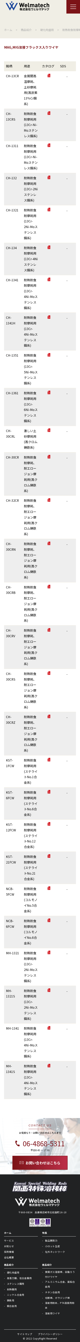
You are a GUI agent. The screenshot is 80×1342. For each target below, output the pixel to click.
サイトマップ (24, 1334)
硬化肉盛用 (13, 1272)
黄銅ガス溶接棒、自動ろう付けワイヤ (60, 1274)
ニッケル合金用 (15, 1294)
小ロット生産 (52, 1246)
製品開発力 (51, 1240)
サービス (9, 1240)
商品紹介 (9, 1264)
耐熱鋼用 (12, 1289)
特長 (44, 1232)
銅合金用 (12, 1306)
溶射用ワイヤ (52, 1313)
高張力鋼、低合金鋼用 (19, 1278)
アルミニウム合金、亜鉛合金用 (60, 1284)
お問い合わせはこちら (42, 1162)
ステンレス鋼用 (15, 1283)
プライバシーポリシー (50, 1334)
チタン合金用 (52, 1292)
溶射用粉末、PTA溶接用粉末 (59, 1305)
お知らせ (9, 1246)
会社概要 (9, 1257)
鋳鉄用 (10, 1300)
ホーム (7, 1232)
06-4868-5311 (44, 1143)
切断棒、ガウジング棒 (57, 1297)
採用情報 (9, 1251)
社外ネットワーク (55, 1251)
